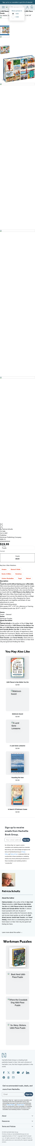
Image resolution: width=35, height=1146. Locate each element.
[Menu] (3, 7)
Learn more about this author (11, 932)
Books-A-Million (6, 574)
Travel (2, 614)
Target (20, 578)
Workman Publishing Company (10, 537)
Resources (6, 1121)
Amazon (4, 569)
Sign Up (26, 840)
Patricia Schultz (7, 529)
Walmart (28, 578)
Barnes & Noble (15, 569)
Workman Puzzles (6, 618)
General (8, 614)
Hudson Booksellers (8, 578)
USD (17, 13)
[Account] (27, 7)
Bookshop (18, 574)
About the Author (6, 620)
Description (4, 581)
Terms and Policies (8, 1126)
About (4, 1116)
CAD (17, 17)
